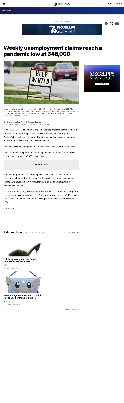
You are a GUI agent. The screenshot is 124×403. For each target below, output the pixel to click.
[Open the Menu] (4, 3)
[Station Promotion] (62, 29)
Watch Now (114, 4)
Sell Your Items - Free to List (33, 233)
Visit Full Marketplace (71, 232)
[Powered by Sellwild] (75, 309)
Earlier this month (12, 191)
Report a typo (9, 208)
